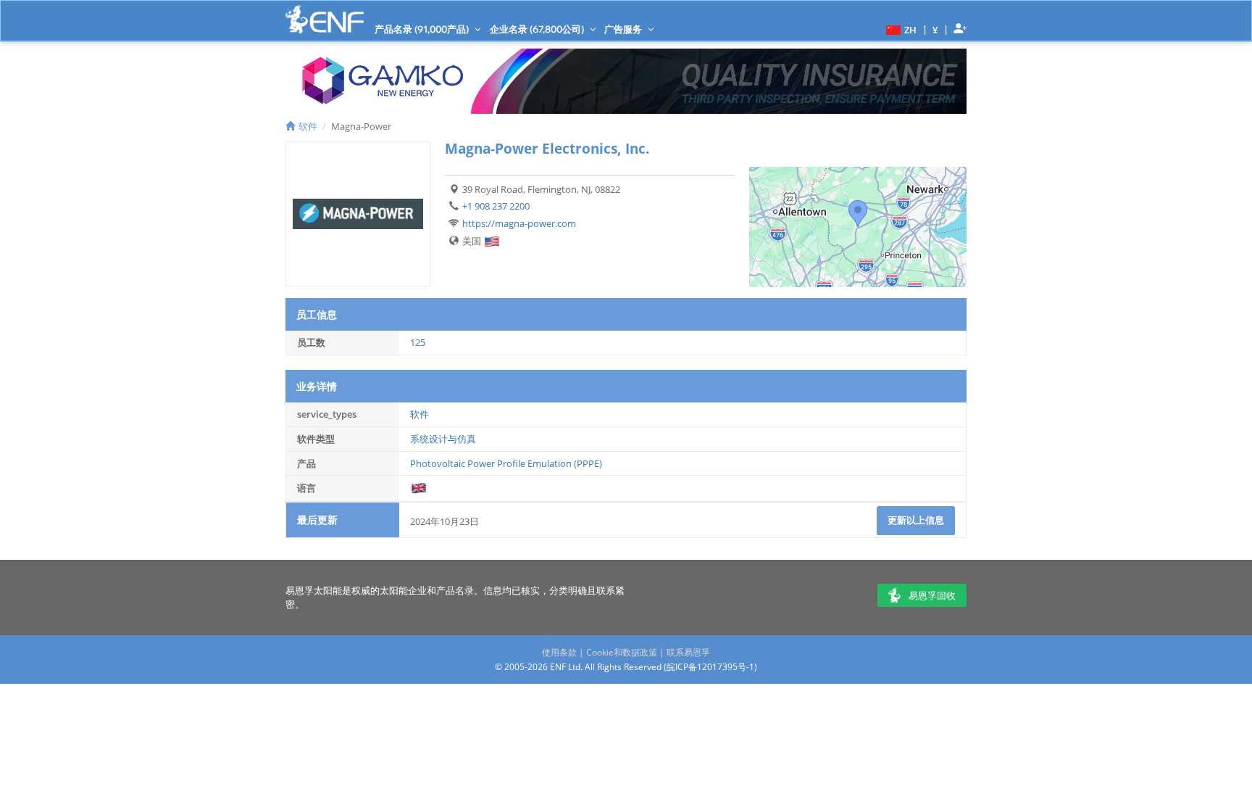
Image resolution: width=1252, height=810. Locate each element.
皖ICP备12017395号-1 (710, 667)
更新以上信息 (916, 519)
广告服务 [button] (624, 29)
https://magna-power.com (519, 223)
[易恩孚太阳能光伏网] (324, 19)
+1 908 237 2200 (496, 205)
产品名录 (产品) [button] (423, 29)
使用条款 (559, 652)
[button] (899, 29)
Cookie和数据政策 (621, 652)
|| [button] (935, 29)
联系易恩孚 (688, 652)
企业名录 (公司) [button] (538, 29)
